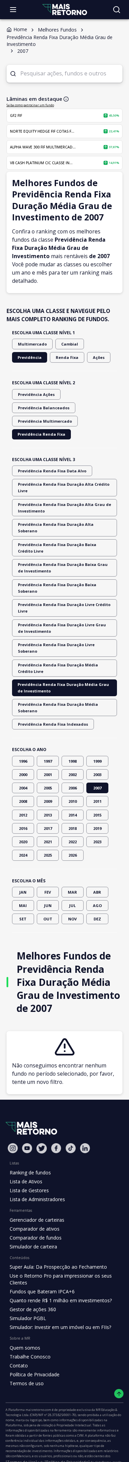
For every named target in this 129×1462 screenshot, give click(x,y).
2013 (48, 815)
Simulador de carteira (33, 1246)
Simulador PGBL (28, 1318)
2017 (48, 828)
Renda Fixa (67, 357)
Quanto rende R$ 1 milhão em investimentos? (61, 1300)
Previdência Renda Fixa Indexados (53, 724)
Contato (19, 1365)
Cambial (69, 344)
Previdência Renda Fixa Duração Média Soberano (58, 707)
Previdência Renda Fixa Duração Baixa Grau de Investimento (63, 567)
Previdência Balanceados (43, 407)
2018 (72, 828)
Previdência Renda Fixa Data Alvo (52, 470)
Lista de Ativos (26, 1181)
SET (22, 918)
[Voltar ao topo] (118, 1393)
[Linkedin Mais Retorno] (85, 1148)
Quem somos (25, 1347)
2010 (72, 801)
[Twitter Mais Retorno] (41, 1148)
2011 (97, 801)
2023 (97, 841)
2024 (23, 855)
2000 (23, 774)
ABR (97, 892)
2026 (72, 855)
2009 (48, 801)
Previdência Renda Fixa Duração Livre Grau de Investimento (62, 628)
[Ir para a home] (64, 9)
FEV (47, 892)
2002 (72, 774)
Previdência (30, 357)
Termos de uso (27, 1383)
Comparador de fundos (36, 1237)
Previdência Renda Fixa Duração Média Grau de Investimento (63, 687)
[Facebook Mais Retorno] (56, 1148)
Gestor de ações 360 (33, 1309)
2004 (23, 787)
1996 (23, 761)
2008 (23, 801)
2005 (48, 787)
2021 (48, 841)
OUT (47, 918)
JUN (48, 905)
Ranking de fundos (30, 1172)
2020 (23, 841)
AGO (97, 905)
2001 (48, 774)
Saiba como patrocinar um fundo (30, 105)
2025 (48, 855)
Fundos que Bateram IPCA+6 (42, 1291)
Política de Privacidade (35, 1374)
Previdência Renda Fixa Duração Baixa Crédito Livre (57, 548)
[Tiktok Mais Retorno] (70, 1148)
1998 (72, 761)
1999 (97, 761)
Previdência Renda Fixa (41, 434)
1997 (48, 761)
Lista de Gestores (29, 1190)
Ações (99, 357)
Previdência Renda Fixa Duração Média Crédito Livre (58, 668)
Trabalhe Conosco (30, 1356)
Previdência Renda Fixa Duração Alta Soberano (56, 527)
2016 (23, 828)
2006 (72, 787)
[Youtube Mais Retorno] (27, 1148)
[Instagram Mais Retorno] (13, 1148)
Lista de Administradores (37, 1199)
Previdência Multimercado (45, 421)
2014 (72, 815)
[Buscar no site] (116, 9)
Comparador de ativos (35, 1228)
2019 (97, 828)
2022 (72, 841)
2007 (97, 787)
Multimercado (32, 344)
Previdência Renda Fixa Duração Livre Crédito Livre (64, 608)
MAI (23, 905)
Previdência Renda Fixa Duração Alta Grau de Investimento (64, 507)
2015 (97, 815)
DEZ (97, 918)
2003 (97, 774)
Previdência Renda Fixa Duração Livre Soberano (56, 648)
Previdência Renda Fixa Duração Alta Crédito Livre (63, 487)
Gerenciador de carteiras (37, 1220)
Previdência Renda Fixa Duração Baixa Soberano (57, 588)
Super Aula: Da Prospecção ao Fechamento (58, 1267)
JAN (22, 892)
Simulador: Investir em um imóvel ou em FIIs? (60, 1327)
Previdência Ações (36, 394)
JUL (72, 905)
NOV (72, 918)
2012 (23, 815)
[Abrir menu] (13, 9)
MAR (72, 892)
